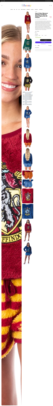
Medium (39, 35)
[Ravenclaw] (37, 32)
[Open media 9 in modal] (27, 159)
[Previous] (19, 1)
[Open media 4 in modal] (27, 81)
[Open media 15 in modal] (27, 253)
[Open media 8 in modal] (27, 138)
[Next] (34, 1)
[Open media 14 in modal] (27, 230)
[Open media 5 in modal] (27, 98)
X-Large (45, 35)
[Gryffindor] (35, 32)
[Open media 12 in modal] (27, 195)
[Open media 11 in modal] (27, 184)
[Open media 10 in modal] (27, 175)
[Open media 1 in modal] (27, 22)
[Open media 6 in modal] (11, 208)
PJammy (36, 11)
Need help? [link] (50, 45)
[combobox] (49, 1)
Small (36, 35)
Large (42, 35)
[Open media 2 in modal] (27, 43)
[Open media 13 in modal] (27, 211)
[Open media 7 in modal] (27, 117)
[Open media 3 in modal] (27, 62)
